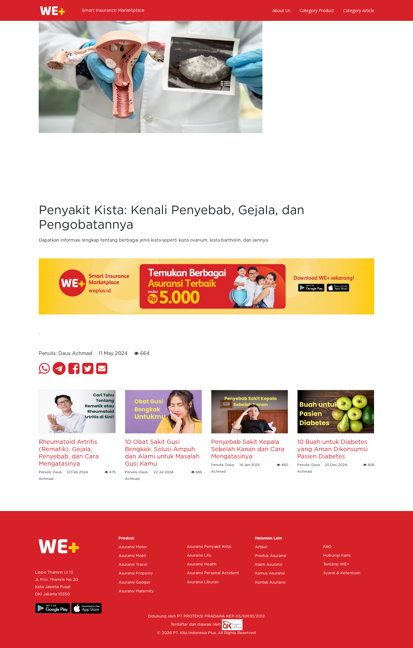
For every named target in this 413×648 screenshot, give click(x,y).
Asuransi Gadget (134, 583)
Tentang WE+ (336, 564)
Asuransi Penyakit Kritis (209, 547)
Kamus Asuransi (270, 573)
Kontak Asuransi (270, 583)
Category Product (317, 10)
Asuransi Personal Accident (213, 573)
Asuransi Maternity (136, 591)
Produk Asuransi (270, 556)
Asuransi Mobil (132, 556)
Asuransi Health (201, 564)
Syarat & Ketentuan (341, 573)
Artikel (261, 547)
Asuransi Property (136, 573)
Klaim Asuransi (268, 565)
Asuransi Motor (133, 547)
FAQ (327, 547)
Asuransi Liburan (203, 582)
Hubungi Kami (336, 556)
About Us (281, 10)
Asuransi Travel (133, 565)
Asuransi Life (199, 556)
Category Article (358, 10)
